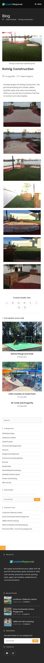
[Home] (3, 19)
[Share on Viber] (36, 303)
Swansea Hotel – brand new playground (17, 529)
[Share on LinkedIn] (24, 303)
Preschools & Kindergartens (12, 458)
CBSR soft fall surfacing (10, 521)
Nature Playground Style (22, 354)
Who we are (6, 483)
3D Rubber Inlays (8, 433)
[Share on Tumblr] (30, 303)
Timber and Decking (9, 478)
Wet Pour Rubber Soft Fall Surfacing (15, 525)
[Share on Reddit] (25, 307)
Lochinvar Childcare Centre (12, 513)
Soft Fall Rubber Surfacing (11, 470)
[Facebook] (7, 653)
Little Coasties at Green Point (22, 394)
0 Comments (26, 602)
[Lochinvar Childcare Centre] (8, 600)
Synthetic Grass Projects (11, 474)
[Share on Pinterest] (18, 303)
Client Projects (27, 76)
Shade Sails (6, 466)
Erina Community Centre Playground (15, 517)
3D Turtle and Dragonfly (22, 403)
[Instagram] (13, 653)
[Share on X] (7, 303)
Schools (5, 462)
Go (37, 499)
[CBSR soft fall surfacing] (8, 622)
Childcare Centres (9, 438)
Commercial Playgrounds (11, 446)
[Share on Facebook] (12, 303)
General (5, 450)
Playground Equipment (10, 454)
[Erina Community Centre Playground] (8, 611)
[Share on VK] (19, 307)
